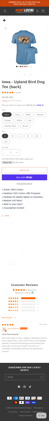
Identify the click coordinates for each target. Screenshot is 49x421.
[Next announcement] (44, 3)
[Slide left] (19, 74)
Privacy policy (12, 412)
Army (17, 114)
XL (28, 136)
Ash (29, 120)
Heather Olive (10, 126)
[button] (5, 11)
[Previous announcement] (4, 3)
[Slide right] (30, 74)
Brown (25, 126)
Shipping (4, 100)
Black (28, 114)
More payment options (24, 183)
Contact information (25, 415)
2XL (36, 136)
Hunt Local (14, 408)
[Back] (4, 20)
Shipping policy (38, 412)
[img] (24, 241)
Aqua (7, 114)
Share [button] (7, 215)
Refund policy (38, 408)
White (19, 120)
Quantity (5, 147)
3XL (6, 142)
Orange (8, 120)
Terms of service (25, 412)
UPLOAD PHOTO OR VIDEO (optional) (17, 159)
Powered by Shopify (25, 408)
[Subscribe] (41, 377)
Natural (40, 114)
